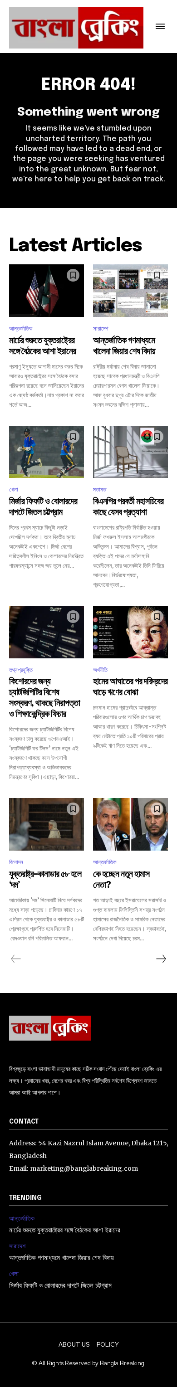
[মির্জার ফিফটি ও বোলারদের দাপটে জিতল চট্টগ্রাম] (46, 452)
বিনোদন (16, 862)
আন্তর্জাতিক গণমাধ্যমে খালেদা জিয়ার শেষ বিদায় (61, 1258)
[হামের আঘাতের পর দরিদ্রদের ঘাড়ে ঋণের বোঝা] (130, 632)
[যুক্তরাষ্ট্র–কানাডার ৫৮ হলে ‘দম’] (46, 824)
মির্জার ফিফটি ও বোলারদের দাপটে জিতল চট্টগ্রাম (60, 1286)
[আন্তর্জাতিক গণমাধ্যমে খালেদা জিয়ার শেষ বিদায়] (130, 290)
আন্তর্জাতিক (20, 328)
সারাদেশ (100, 328)
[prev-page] (16, 959)
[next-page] (160, 959)
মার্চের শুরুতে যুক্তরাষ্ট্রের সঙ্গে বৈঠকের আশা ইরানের (64, 1230)
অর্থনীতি (100, 670)
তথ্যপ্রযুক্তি (21, 670)
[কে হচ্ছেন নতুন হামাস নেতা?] (130, 824)
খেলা (13, 489)
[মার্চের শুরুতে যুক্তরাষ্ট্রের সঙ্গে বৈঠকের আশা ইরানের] (46, 290)
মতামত (99, 489)
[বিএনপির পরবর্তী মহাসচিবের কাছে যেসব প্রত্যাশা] (130, 452)
